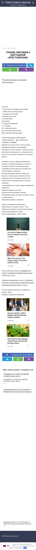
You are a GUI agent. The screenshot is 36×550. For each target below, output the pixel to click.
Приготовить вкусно (18, 2)
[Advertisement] (18, 26)
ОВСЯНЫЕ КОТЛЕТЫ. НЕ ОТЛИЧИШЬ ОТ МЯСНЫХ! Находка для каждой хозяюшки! (18, 282)
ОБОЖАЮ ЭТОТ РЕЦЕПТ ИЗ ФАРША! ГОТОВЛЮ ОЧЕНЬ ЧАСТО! (15, 380)
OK (25, 548)
